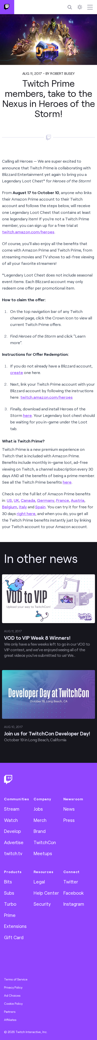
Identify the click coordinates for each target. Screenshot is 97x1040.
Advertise (13, 842)
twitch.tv (13, 853)
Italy (23, 506)
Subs (9, 893)
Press (69, 820)
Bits (8, 881)
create (16, 372)
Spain (40, 506)
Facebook (73, 893)
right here (26, 513)
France (62, 500)
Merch (40, 820)
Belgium (9, 506)
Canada (28, 500)
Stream (11, 809)
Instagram (73, 904)
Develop (12, 831)
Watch (11, 820)
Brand (40, 831)
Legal (39, 881)
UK (16, 500)
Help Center (46, 893)
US (9, 500)
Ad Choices (12, 995)
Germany (45, 500)
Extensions (15, 926)
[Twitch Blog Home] (7, 7)
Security (42, 904)
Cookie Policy (13, 1003)
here (27, 415)
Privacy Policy (13, 987)
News (69, 809)
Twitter (70, 881)
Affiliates (10, 1020)
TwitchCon (45, 842)
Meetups (43, 853)
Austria (77, 500)
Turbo (10, 904)
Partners (10, 1011)
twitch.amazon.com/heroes (28, 231)
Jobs (38, 809)
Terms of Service (16, 979)
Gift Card (13, 937)
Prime (10, 915)
